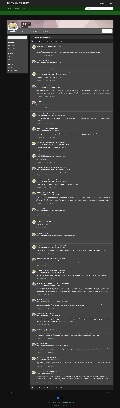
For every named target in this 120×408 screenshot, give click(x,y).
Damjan (48, 74)
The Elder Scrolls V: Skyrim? (45, 313)
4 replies (53, 96)
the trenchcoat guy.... (43, 233)
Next (48, 41)
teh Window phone (42, 155)
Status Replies (12, 48)
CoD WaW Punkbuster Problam (48, 46)
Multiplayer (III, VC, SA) (62, 301)
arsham (48, 301)
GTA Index (49, 62)
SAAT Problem (41, 208)
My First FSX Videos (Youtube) (46, 357)
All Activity (11, 37)
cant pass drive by (42, 343)
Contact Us (65, 402)
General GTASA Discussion (67, 235)
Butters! (38, 48)
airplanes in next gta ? (43, 60)
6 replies (51, 352)
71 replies (53, 187)
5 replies (53, 162)
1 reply (51, 55)
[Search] (111, 8)
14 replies (53, 150)
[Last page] (51, 41)
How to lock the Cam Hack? (45, 114)
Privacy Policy (56, 402)
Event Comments (12, 70)
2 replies (53, 123)
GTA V (59, 62)
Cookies (71, 402)
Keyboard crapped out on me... (48, 85)
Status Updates (104, 8)
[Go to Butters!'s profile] (34, 47)
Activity (23, 8)
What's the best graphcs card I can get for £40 (51, 246)
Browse (17, 8)
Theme (48, 402)
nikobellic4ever (50, 235)
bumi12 (48, 345)
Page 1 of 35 (58, 41)
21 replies (51, 366)
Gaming (52, 48)
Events (10, 67)
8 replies (51, 253)
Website (10, 8)
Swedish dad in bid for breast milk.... (47, 180)
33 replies (52, 68)
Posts (9, 59)
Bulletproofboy (50, 144)
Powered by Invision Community (60, 405)
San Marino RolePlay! (43, 299)
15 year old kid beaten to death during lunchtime (51, 167)
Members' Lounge (61, 74)
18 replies (53, 80)
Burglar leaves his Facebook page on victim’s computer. (53, 73)
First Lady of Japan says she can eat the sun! (50, 142)
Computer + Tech (55, 87)
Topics (10, 56)
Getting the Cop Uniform (45, 192)
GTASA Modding (60, 115)
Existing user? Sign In (106, 3)
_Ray (47, 359)
